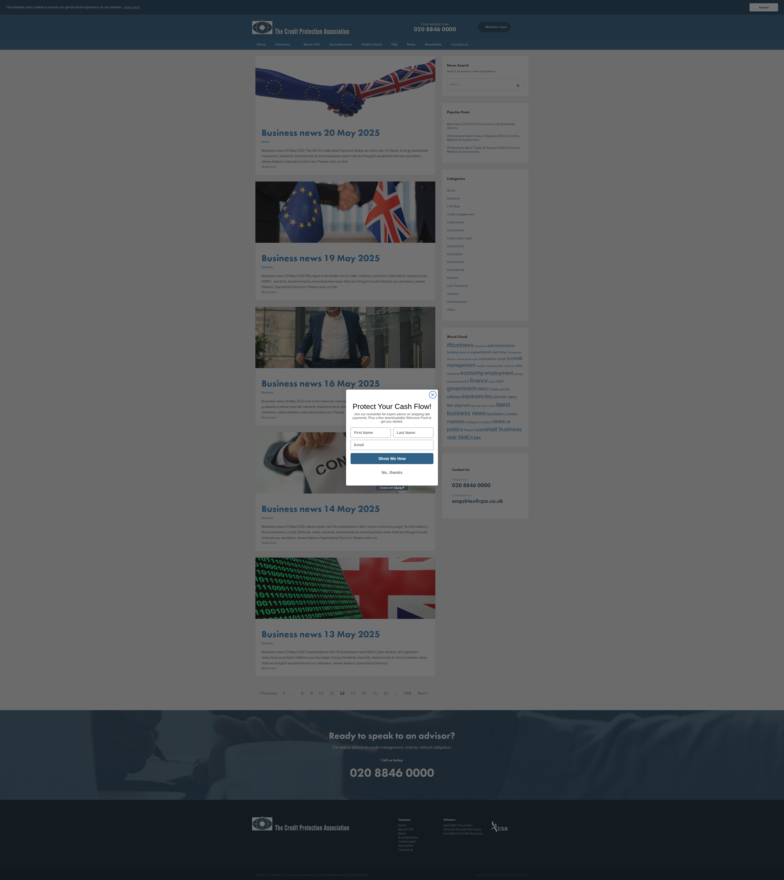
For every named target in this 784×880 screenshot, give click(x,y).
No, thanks (392, 472)
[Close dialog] (432, 394)
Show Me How (392, 458)
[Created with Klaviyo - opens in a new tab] (392, 488)
